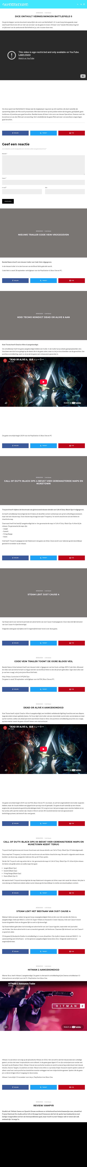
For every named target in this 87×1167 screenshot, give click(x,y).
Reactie (4, 153)
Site (46, 187)
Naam (4, 178)
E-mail (4, 187)
